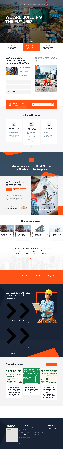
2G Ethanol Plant (55, 235)
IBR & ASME (4, 234)
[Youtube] (55, 428)
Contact (53, 4)
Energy (19, 237)
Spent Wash (37, 235)
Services (34, 4)
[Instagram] (50, 428)
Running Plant (56, 234)
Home (24, 4)
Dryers (36, 234)
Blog (48, 4)
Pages (43, 4)
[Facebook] (52, 428)
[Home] (10, 4)
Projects (28, 4)
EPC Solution (31, 128)
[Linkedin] (47, 428)
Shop (39, 4)
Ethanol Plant (4, 235)
